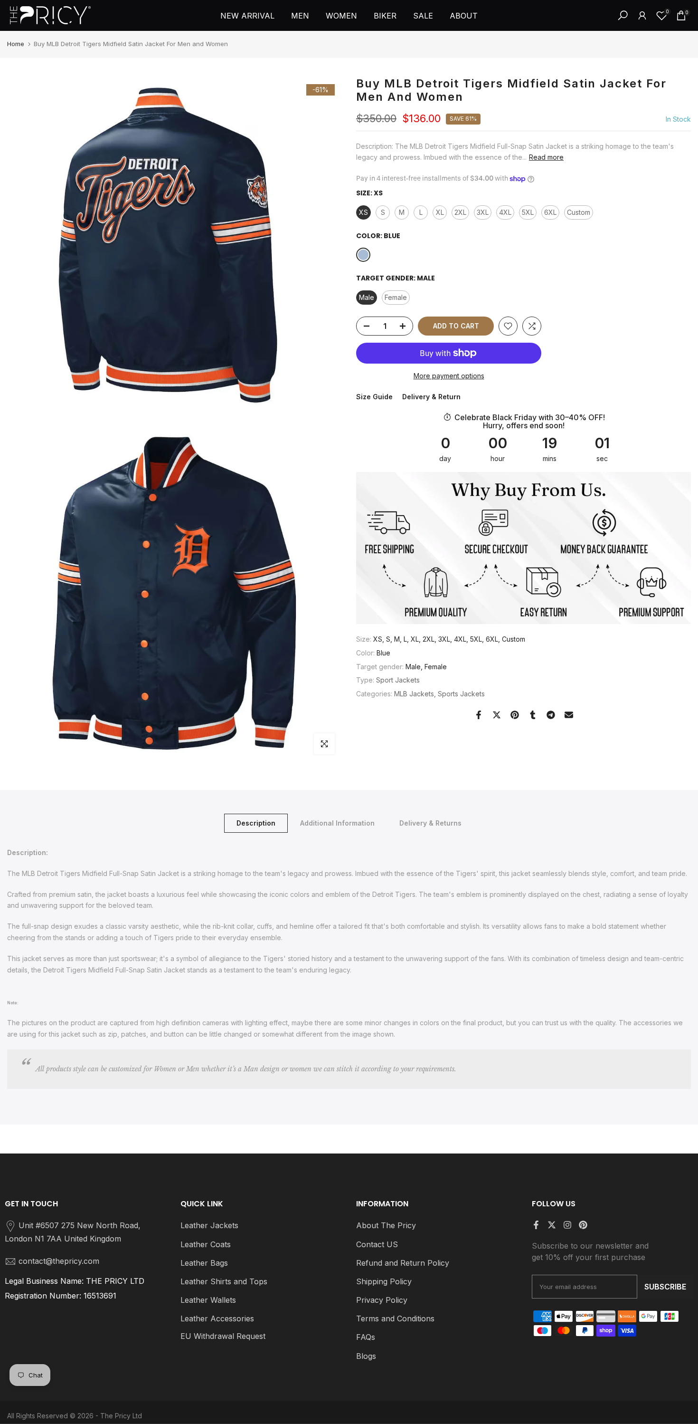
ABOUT (464, 15)
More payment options (449, 376)
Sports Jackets (461, 694)
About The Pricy (386, 1225)
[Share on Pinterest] (514, 715)
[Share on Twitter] (496, 715)
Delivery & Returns (430, 823)
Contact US (377, 1244)
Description (255, 823)
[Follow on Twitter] (551, 1225)
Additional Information (337, 823)
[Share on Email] (569, 715)
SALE (423, 15)
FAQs (365, 1337)
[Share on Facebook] (478, 715)
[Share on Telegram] (551, 715)
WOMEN (341, 15)
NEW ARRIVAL (247, 15)
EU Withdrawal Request (222, 1336)
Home (15, 44)
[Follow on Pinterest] (583, 1225)
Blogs (366, 1356)
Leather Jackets (209, 1225)
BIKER (385, 15)
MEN (300, 15)
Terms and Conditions (395, 1318)
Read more (546, 157)
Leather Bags (204, 1263)
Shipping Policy (384, 1281)
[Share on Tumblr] (532, 715)
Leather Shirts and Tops (223, 1281)
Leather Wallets (208, 1300)
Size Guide (374, 397)
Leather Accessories (217, 1318)
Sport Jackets (398, 680)
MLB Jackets (414, 694)
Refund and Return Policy (402, 1263)
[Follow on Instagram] (567, 1225)
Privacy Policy (381, 1300)
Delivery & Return (431, 397)
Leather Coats (205, 1244)
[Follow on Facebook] (536, 1225)
